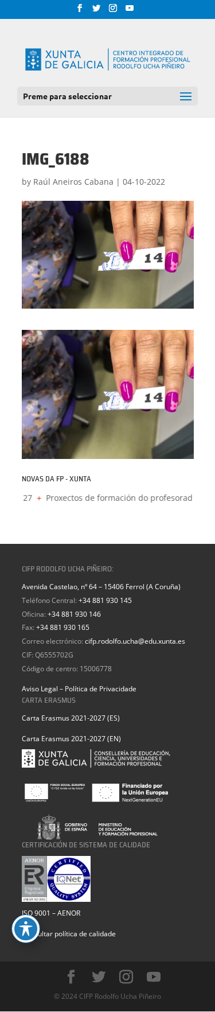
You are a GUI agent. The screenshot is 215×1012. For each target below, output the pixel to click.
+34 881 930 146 (74, 614)
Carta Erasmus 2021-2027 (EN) (71, 739)
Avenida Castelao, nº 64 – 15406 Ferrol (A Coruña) (101, 586)
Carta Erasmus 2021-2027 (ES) (71, 718)
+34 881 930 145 (105, 600)
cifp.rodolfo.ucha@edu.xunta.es (135, 641)
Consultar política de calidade (69, 934)
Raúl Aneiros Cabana (73, 181)
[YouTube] (130, 11)
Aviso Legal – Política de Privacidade (79, 689)
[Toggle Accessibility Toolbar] (26, 929)
